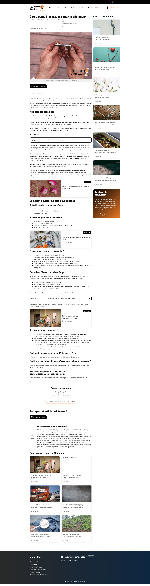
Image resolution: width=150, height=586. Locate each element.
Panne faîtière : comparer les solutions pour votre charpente (41, 506)
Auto (65, 8)
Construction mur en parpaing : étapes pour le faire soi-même (73, 506)
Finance (81, 8)
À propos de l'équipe (36, 567)
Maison (90, 8)
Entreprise (73, 8)
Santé (97, 8)
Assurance (57, 8)
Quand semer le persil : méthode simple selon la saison (105, 151)
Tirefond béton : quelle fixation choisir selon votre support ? (104, 124)
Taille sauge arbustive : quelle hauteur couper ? (102, 96)
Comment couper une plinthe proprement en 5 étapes (72, 317)
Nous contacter (34, 562)
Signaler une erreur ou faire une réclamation (62, 402)
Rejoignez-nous (115, 2)
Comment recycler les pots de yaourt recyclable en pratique (41, 535)
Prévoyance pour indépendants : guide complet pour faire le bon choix (104, 67)
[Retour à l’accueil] (37, 8)
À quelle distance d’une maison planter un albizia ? (75, 188)
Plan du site (33, 564)
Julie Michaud (63, 426)
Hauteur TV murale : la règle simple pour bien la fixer (72, 476)
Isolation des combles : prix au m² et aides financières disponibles (105, 179)
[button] (103, 7)
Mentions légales (35, 572)
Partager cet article (39, 86)
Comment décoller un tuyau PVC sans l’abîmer (102, 38)
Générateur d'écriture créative (39, 575)
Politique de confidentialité (38, 569)
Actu (49, 8)
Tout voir (90, 557)
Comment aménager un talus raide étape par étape (72, 535)
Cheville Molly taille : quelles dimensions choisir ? (76, 238)
